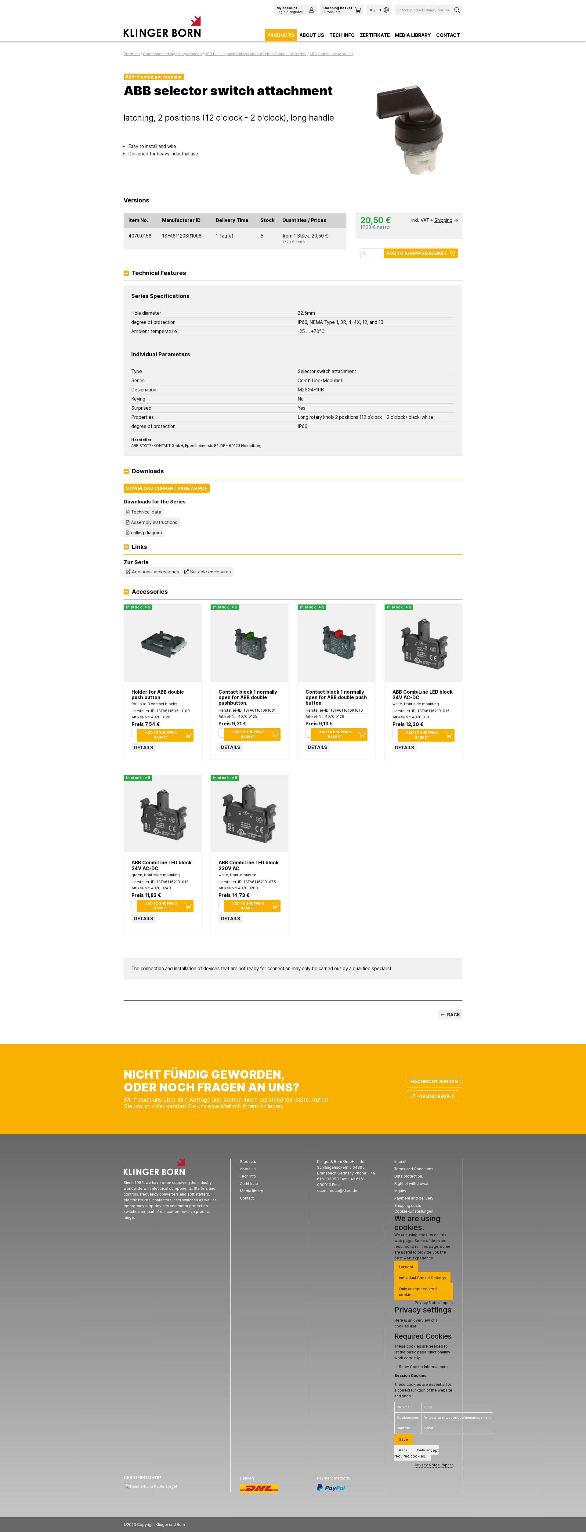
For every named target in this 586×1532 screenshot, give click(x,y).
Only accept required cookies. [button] (418, 1292)
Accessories (150, 592)
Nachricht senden (434, 1081)
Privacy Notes (427, 1302)
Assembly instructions (154, 522)
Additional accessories (155, 571)
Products (280, 35)
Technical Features (159, 273)
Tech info (342, 35)
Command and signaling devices (172, 54)
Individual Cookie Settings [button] (422, 1278)
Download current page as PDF (166, 488)
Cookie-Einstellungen (413, 1211)
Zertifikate (375, 35)
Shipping (443, 220)
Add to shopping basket (416, 253)
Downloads (148, 471)
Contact (448, 35)
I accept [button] (406, 1267)
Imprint (447, 1302)
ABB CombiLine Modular (331, 54)
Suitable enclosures (210, 571)
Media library (413, 35)
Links (139, 547)
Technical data (146, 511)
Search (457, 10)
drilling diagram (146, 532)
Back (453, 1014)
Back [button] (403, 1450)
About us (311, 35)
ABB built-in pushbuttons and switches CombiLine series (255, 54)
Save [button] (403, 1439)
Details (143, 747)
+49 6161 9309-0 (435, 1096)
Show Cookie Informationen (424, 1366)
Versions (136, 201)
